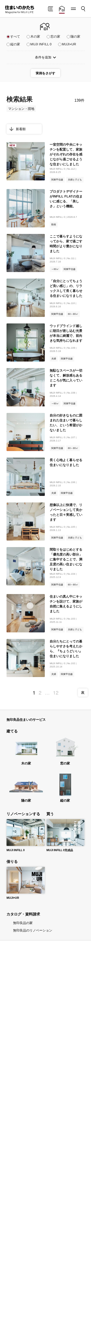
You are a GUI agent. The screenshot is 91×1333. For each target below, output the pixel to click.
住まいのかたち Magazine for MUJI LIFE (19, 10)
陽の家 (75, 36)
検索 (82, 7)
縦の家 (15, 44)
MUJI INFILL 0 (41, 44)
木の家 (35, 36)
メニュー (73, 9)
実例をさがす (45, 73)
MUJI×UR (69, 44)
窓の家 (55, 36)
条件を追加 (43, 57)
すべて (15, 36)
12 (56, 692)
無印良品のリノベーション (32, 930)
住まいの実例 (61, 9)
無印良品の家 (23, 923)
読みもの (50, 9)
